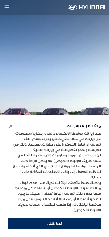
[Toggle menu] (7, 7)
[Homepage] (86, 7)
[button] (11, 126)
